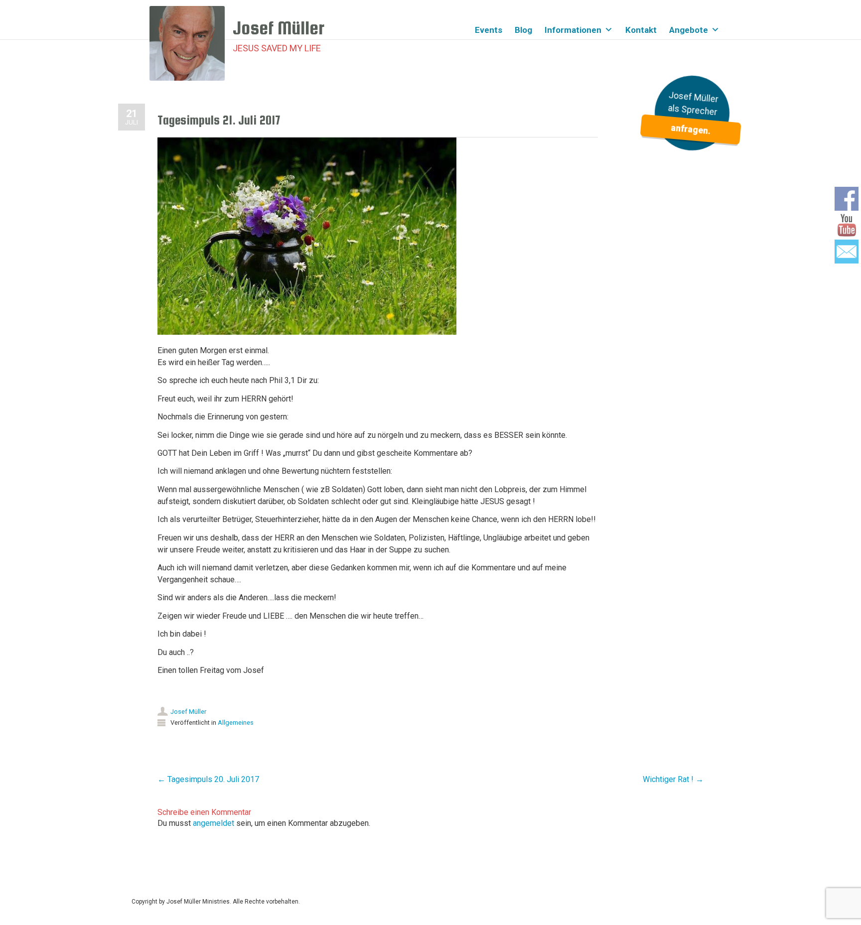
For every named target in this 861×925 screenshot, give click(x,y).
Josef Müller (188, 711)
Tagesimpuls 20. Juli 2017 (208, 779)
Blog (523, 30)
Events (488, 30)
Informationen (573, 30)
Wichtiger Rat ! (673, 779)
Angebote (688, 30)
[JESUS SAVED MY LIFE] (191, 43)
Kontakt (641, 30)
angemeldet (213, 823)
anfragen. (690, 129)
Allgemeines (236, 722)
